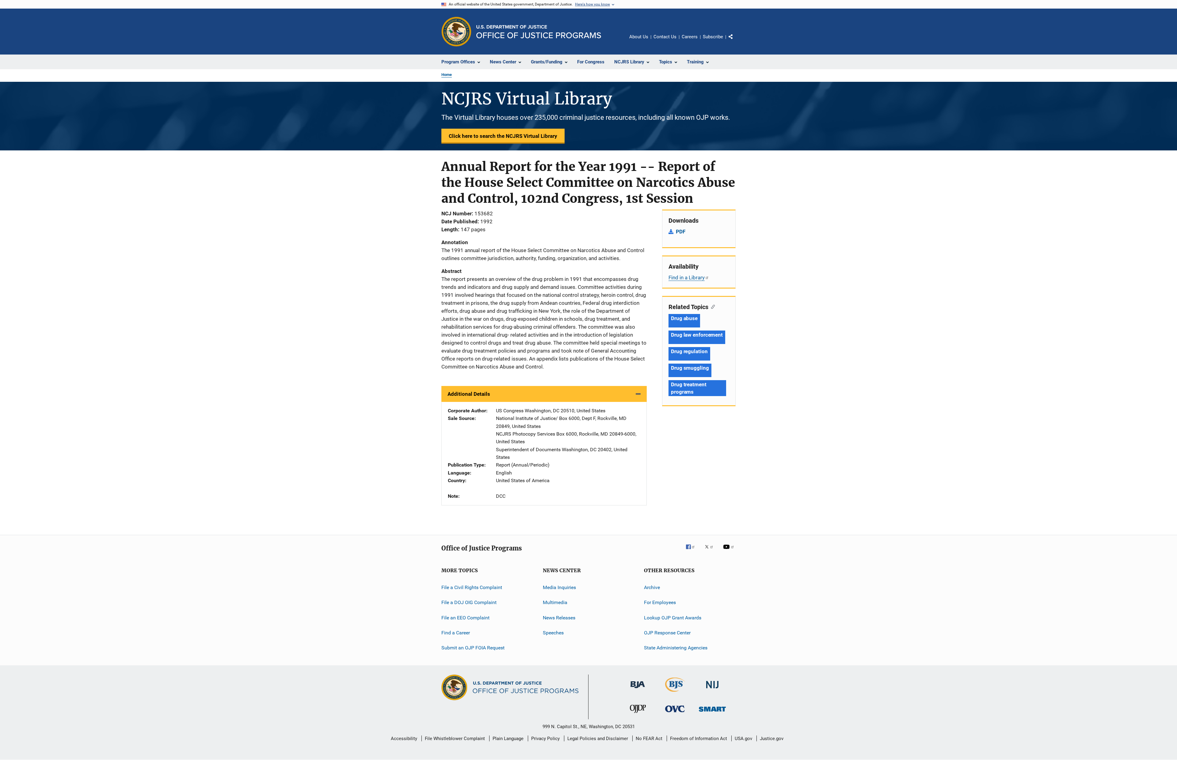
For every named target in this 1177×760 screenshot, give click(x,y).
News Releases (559, 617)
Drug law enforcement (697, 335)
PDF (680, 232)
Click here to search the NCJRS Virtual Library (503, 136)
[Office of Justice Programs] (456, 32)
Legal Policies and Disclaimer (597, 738)
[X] (711, 551)
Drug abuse (684, 318)
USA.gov (743, 738)
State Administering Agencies (675, 648)
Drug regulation (689, 351)
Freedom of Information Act (698, 738)
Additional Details (469, 394)
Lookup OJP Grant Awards (672, 617)
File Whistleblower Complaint (455, 738)
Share (735, 41)
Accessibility (404, 738)
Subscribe (713, 37)
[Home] (538, 31)
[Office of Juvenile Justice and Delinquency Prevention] (638, 714)
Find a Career (455, 633)
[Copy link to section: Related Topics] (711, 306)
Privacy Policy (545, 738)
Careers (690, 37)
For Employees (660, 602)
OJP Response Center (667, 633)
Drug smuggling (690, 368)
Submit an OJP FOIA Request (473, 648)
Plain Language (508, 738)
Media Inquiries (559, 587)
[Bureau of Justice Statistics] (675, 693)
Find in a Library (686, 277)
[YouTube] (729, 551)
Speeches (553, 633)
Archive (652, 587)
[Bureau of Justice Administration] (637, 689)
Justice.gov (771, 738)
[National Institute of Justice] (712, 689)
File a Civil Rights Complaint (471, 587)
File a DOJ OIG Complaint (469, 602)
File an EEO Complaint (465, 617)
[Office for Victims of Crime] (675, 713)
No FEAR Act (649, 738)
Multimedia (555, 602)
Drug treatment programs (689, 388)
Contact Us (664, 37)
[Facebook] (692, 551)
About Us (638, 37)
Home (446, 74)
